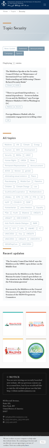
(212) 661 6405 (11, 422)
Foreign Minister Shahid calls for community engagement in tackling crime (24, 115)
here (27, 445)
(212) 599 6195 (23, 419)
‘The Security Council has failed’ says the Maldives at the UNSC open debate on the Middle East (24, 264)
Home (5, 11)
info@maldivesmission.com (16, 417)
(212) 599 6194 (11, 419)
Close (42, 442)
